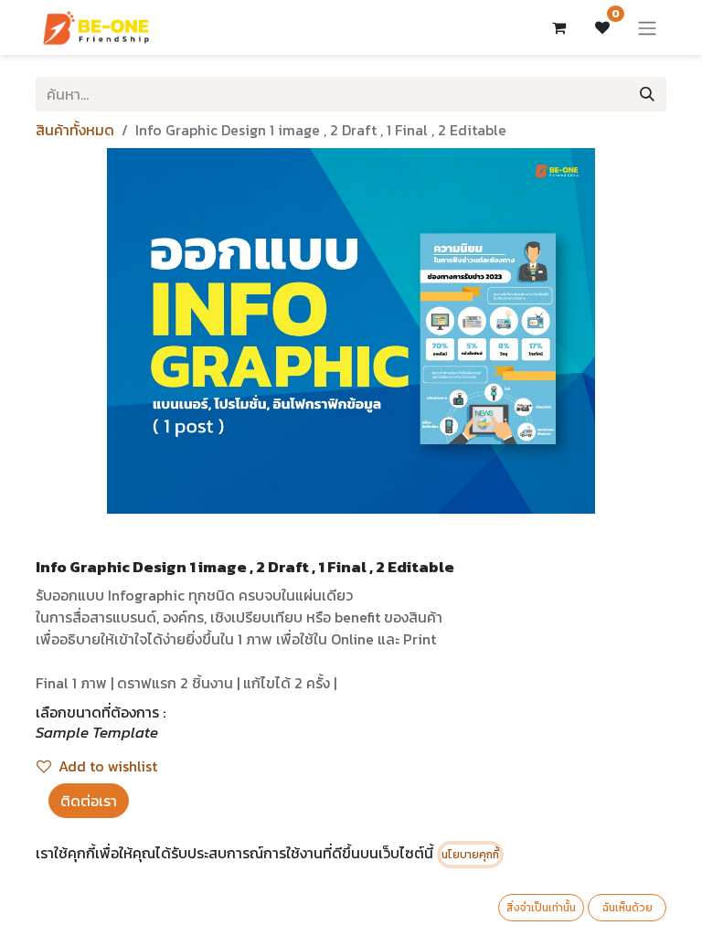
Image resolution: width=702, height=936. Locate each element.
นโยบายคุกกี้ (470, 854)
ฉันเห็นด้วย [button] (627, 907)
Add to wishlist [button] (107, 766)
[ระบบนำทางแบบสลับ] (647, 27)
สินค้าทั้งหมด (75, 130)
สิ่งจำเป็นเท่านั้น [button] (541, 907)
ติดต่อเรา (88, 801)
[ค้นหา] (647, 94)
